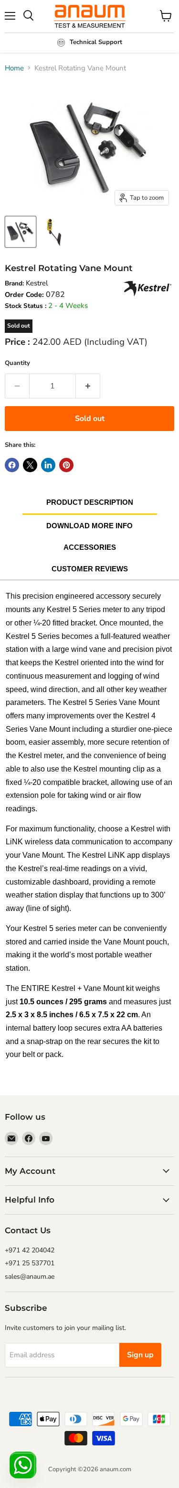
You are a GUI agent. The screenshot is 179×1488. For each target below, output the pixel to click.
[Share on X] (30, 465)
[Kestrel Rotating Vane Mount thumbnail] (20, 231)
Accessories (89, 547)
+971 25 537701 (29, 1263)
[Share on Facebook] (12, 465)
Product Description (89, 502)
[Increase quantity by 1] (88, 386)
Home (14, 68)
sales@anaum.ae (29, 1276)
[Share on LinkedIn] (48, 465)
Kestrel (37, 283)
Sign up (140, 1355)
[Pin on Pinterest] (66, 465)
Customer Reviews (90, 569)
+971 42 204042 (29, 1250)
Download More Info (89, 526)
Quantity (17, 363)
